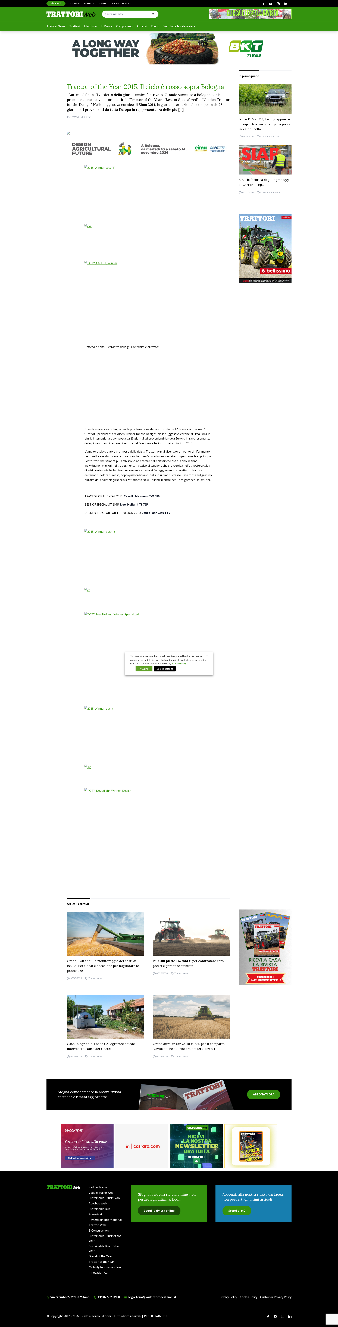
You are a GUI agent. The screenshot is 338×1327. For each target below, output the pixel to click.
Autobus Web (98, 1203)
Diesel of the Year (100, 1256)
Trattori (74, 26)
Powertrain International (105, 1220)
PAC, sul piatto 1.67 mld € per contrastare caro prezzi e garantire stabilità (188, 963)
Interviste (275, 192)
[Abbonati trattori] (250, 1146)
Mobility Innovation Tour (105, 1267)
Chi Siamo (75, 3)
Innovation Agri (99, 1273)
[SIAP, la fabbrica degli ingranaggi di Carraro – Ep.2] (265, 160)
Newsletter (89, 3)
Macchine (90, 26)
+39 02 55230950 (108, 1297)
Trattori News (55, 26)
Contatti (115, 3)
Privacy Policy (228, 1297)
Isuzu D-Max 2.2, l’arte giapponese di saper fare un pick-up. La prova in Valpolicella (265, 124)
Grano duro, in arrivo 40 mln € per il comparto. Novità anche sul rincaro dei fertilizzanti (189, 1046)
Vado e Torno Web (101, 1193)
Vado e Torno (98, 1187)
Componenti (124, 26)
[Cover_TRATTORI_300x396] (265, 248)
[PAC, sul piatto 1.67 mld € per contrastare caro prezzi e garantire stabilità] (191, 934)
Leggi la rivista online (159, 1211)
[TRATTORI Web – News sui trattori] (71, 14)
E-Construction (99, 1230)
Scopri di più (236, 1211)
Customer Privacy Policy (276, 1297)
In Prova (106, 26)
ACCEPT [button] (144, 668)
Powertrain (96, 1214)
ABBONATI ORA (263, 1094)
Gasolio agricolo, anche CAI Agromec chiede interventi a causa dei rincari (101, 1046)
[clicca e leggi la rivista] (250, 14)
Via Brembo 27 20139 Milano (69, 1297)
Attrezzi (142, 26)
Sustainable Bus (99, 1209)
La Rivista (102, 3)
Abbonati (56, 3)
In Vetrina (265, 136)
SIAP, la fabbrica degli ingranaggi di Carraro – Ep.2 (264, 182)
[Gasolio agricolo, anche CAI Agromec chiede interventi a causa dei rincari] (105, 1017)
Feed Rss (126, 3)
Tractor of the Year (101, 1262)
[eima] (148, 149)
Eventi (155, 26)
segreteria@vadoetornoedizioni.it (151, 1297)
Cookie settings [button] (165, 668)
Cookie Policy (248, 1297)
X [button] (207, 656)
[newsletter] (196, 1146)
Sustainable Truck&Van (104, 1198)
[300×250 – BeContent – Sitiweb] (87, 1146)
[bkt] (169, 48)
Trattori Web (97, 1225)
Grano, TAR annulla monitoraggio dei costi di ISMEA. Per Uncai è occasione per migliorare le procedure (103, 966)
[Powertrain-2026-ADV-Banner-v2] (141, 1146)
